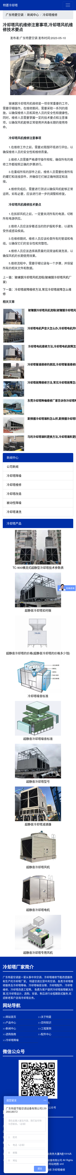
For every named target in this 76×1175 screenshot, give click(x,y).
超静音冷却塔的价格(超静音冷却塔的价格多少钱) (38, 653)
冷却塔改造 (14, 494)
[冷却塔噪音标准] (38, 675)
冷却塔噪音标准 (38, 696)
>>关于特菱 (44, 1016)
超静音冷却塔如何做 (38, 610)
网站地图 (54, 1164)
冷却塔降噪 (14, 475)
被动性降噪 (14, 503)
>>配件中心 (44, 1034)
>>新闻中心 (9, 1028)
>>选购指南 (9, 1034)
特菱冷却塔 (10, 5)
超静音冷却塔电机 (38, 910)
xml (62, 1164)
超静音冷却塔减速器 (38, 824)
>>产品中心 (9, 1022)
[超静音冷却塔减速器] (38, 803)
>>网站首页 (9, 1016)
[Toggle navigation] (68, 5)
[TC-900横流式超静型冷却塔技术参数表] (38, 547)
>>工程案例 (44, 1028)
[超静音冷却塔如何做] (38, 589)
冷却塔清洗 (14, 512)
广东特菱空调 (14, 15)
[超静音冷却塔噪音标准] (38, 718)
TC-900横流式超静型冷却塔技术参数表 (38, 567)
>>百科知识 (44, 1022)
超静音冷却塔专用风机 (38, 952)
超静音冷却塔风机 (38, 867)
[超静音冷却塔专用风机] (38, 932)
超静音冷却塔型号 (38, 781)
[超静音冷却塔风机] (38, 846)
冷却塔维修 (50, 15)
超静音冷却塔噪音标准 (38, 739)
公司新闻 (12, 466)
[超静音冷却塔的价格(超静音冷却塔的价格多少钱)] (38, 632)
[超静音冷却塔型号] (38, 761)
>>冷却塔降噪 (11, 1040)
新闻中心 (33, 15)
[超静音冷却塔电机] (38, 889)
